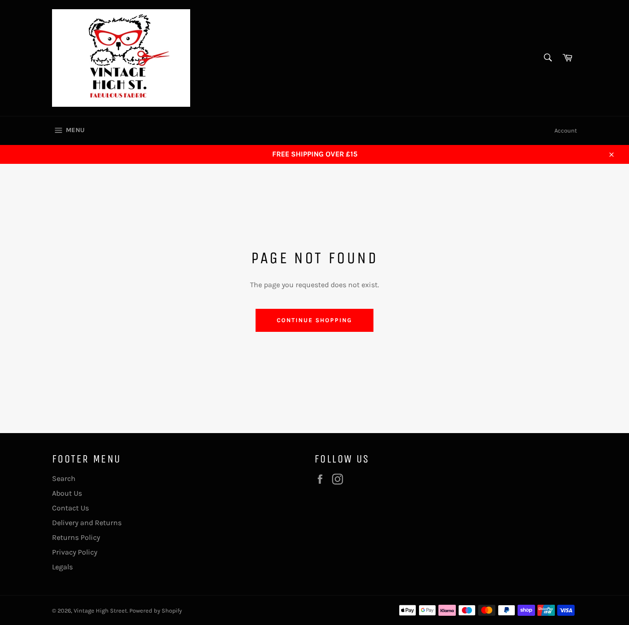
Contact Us (70, 507)
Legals (62, 566)
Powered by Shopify (155, 610)
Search (64, 478)
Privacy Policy (74, 552)
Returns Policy (76, 537)
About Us (67, 493)
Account (565, 130)
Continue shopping (314, 320)
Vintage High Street (100, 610)
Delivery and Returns (87, 522)
